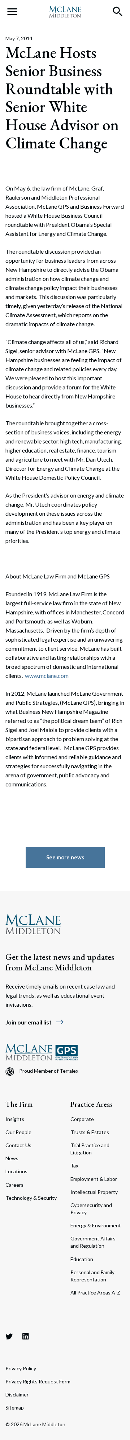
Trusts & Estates (89, 1132)
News (11, 1158)
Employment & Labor (93, 1179)
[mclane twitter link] (9, 1336)
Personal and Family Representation (92, 1275)
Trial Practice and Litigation (89, 1148)
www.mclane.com (47, 675)
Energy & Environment (95, 1225)
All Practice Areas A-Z (95, 1292)
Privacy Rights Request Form (37, 1381)
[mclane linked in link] (25, 1336)
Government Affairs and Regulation (93, 1242)
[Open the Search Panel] (117, 11)
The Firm (19, 1104)
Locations (16, 1171)
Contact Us (18, 1145)
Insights (14, 1119)
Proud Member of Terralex (48, 1071)
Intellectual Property (94, 1192)
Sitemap (14, 1407)
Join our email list (34, 1022)
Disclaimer (17, 1394)
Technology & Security (31, 1198)
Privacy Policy (20, 1368)
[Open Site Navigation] (12, 11)
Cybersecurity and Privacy (91, 1208)
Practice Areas (91, 1104)
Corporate (82, 1119)
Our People (18, 1132)
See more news (65, 857)
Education (81, 1259)
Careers (14, 1185)
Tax (74, 1165)
